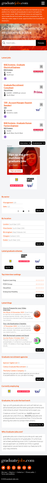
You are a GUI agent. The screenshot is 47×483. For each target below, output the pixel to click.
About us (12, 472)
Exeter (5, 240)
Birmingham (7, 232)
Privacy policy (30, 472)
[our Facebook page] (8, 468)
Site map (4, 472)
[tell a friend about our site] (24, 468)
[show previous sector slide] (18, 211)
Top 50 (7, 267)
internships (33, 28)
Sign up (6, 405)
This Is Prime (8, 90)
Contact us (20, 472)
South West (12, 240)
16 (3, 37)
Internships (24, 143)
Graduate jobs (12, 28)
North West (17, 228)
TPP (5, 108)
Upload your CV (35, 425)
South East (12, 224)
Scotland (13, 236)
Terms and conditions (8, 474)
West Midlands (18, 232)
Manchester (7, 228)
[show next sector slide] (28, 211)
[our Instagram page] (14, 468)
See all (38, 210)
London (6, 224)
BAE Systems (8, 70)
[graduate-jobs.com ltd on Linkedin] (19, 468)
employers (10, 32)
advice (26, 32)
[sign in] (29, 468)
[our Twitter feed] (3, 468)
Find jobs (41, 43)
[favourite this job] (41, 67)
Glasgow (6, 236)
